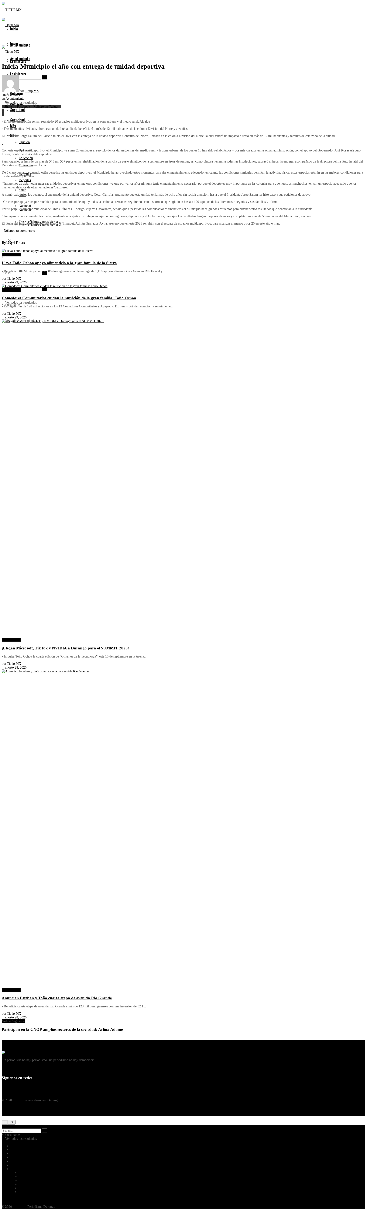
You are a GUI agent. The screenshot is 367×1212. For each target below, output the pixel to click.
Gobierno (16, 1161)
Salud (22, 1184)
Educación (26, 1176)
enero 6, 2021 (11, 94)
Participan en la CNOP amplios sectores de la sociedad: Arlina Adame (62, 1029)
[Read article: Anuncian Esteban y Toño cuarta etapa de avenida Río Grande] (183, 828)
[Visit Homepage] (12, 10)
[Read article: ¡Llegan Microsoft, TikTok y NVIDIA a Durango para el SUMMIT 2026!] (183, 478)
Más (13, 1169)
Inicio (14, 43)
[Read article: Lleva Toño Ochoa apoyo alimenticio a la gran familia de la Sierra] (183, 251)
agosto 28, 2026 (15, 667)
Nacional (25, 1188)
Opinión (24, 142)
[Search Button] (44, 289)
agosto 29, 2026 (15, 282)
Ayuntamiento (20, 45)
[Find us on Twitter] (8, 1086)
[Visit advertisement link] (2, 143)
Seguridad (17, 1165)
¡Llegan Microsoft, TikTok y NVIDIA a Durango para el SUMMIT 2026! (65, 648)
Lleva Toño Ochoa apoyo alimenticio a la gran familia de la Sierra (59, 263)
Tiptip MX (32, 91)
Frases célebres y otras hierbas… (40, 1192)
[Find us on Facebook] (3, 1086)
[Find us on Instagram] (13, 1086)
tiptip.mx (19, 1100)
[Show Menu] (3, 39)
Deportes (25, 180)
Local (14, 1157)
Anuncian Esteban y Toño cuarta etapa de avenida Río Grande (57, 998)
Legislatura (17, 1153)
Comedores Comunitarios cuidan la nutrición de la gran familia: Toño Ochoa (69, 298)
